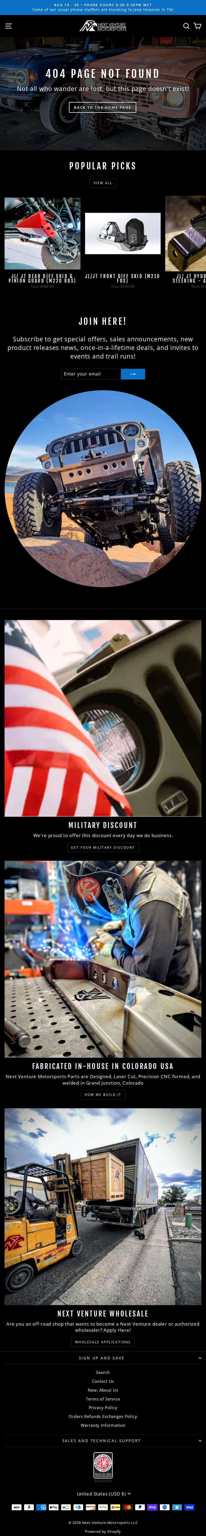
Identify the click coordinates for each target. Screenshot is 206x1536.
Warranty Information (103, 1425)
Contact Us (103, 1381)
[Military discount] (103, 718)
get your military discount (103, 847)
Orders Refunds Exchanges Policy (103, 1416)
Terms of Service (103, 1399)
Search (103, 1372)
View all (103, 183)
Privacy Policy (103, 1407)
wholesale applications (103, 1342)
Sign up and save (102, 1357)
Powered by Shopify (103, 1531)
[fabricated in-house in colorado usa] (103, 959)
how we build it (103, 1094)
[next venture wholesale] (103, 1206)
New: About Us (103, 1390)
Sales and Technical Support (101, 1440)
